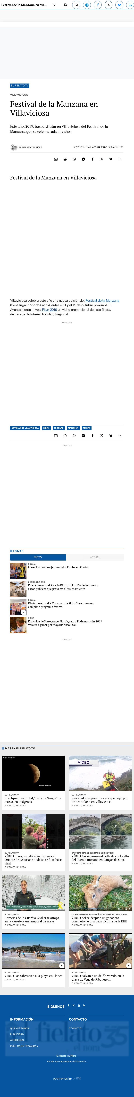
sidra (46, 428)
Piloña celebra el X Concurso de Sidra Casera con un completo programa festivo (61, 605)
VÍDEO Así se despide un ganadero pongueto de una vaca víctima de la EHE (99, 919)
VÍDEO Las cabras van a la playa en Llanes (33, 976)
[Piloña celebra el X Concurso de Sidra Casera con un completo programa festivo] (18, 607)
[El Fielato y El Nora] (14, 147)
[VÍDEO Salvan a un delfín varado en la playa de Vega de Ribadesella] (100, 951)
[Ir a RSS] (84, 1005)
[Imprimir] (65, 5)
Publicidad (17, 1034)
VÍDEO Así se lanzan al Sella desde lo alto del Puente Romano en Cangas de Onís (100, 858)
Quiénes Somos (19, 1028)
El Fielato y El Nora (30, 147)
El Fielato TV (20, 85)
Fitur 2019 (49, 310)
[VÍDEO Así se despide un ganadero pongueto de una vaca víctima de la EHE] (100, 893)
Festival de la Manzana (102, 300)
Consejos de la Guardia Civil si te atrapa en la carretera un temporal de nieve (32, 919)
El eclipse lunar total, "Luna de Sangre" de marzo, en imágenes (33, 800)
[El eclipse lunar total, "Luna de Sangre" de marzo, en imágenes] (33, 773)
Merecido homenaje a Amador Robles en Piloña (58, 567)
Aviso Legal (17, 1040)
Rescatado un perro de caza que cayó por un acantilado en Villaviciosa (100, 800)
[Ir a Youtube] (79, 1005)
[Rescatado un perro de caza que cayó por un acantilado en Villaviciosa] (100, 773)
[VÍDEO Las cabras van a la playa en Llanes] (33, 951)
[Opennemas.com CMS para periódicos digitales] (67, 1078)
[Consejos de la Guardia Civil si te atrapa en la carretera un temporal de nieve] (33, 893)
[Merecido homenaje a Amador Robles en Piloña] (18, 571)
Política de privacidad (24, 1046)
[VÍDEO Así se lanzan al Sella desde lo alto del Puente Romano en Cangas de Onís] (100, 831)
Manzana (73, 428)
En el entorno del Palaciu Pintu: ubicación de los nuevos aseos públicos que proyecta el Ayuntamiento (63, 587)
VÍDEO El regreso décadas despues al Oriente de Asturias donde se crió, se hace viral (33, 859)
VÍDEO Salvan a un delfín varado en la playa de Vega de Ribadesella (98, 977)
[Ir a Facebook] (68, 1005)
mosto (86, 428)
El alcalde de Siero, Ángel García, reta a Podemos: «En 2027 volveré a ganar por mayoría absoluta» (65, 623)
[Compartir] (76, 5)
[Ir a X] (73, 1005)
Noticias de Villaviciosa (25, 428)
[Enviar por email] (55, 5)
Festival (58, 428)
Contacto (75, 1028)
